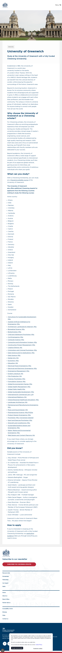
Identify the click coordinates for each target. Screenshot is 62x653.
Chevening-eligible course (19, 180)
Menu (57, 5)
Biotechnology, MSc (14, 332)
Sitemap (4, 612)
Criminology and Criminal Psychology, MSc (22, 350)
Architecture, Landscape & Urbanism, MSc (22, 326)
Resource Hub (6, 573)
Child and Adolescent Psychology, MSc (21, 334)
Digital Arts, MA (13, 358)
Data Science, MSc (14, 355)
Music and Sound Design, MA (18, 410)
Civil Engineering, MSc (15, 337)
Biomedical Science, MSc (16, 329)
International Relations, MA (17, 397)
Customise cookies (37, 648)
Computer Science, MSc (16, 340)
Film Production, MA (15, 376)
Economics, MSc (13, 360)
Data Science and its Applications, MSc (21, 353)
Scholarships (5, 576)
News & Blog (5, 599)
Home (4, 592)
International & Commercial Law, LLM (20, 394)
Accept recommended (17, 648)
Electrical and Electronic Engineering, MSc (22, 368)
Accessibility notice (7, 608)
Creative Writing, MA (15, 347)
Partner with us (6, 602)
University (11, 46)
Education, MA (13, 363)
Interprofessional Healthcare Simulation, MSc (23, 400)
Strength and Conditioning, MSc (19, 423)
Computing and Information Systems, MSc (22, 342)
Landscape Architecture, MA (17, 402)
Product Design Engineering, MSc (19, 415)
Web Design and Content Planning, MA (21, 435)
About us (4, 595)
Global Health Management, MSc (19, 387)
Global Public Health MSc (16, 389)
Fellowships (5, 579)
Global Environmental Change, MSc (20, 384)
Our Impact (5, 583)
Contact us (5, 618)
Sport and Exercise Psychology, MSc (20, 420)
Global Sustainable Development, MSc (21, 392)
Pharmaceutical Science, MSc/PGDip (20, 412)
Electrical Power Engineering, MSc (19, 366)
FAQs (3, 615)
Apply (4, 586)
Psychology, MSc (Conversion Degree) (20, 418)
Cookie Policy (39, 644)
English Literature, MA (15, 373)
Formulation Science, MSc (17, 381)
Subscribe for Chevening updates (19, 564)
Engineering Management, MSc (18, 371)
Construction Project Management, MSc (21, 345)
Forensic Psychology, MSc (16, 379)
